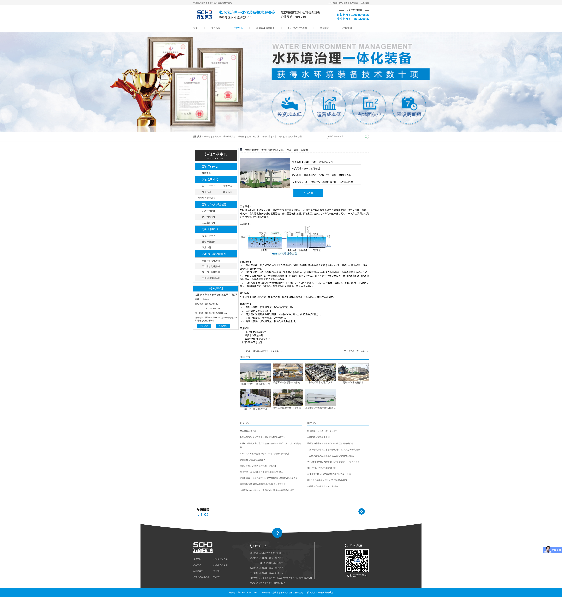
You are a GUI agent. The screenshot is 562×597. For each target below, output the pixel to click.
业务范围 (215, 28)
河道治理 (266, 136)
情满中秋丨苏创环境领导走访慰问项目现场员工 (261, 472)
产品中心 (197, 565)
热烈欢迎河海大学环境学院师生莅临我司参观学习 (262, 437)
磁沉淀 (256, 136)
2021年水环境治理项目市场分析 (321, 468)
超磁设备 (217, 136)
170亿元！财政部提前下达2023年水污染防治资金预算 (264, 453)
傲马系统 (329, 592)
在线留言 (354, 2)
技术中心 (238, 28)
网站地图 (343, 2)
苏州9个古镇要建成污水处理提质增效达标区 (327, 480)
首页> (264, 150)
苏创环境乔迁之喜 (248, 431)
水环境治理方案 (220, 559)
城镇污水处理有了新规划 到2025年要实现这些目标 (330, 443)
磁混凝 (241, 136)
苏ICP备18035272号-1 (248, 592)
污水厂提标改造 (280, 136)
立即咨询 (204, 326)
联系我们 (365, 2)
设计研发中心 (199, 571)
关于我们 (217, 571)
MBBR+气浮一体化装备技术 (293, 150)
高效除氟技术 (363, 351)
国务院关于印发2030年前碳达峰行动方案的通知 (329, 474)
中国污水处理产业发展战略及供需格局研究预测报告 (330, 456)
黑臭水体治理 (295, 136)
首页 (195, 28)
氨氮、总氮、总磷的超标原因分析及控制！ (259, 466)
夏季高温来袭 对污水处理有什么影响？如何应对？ (263, 484)
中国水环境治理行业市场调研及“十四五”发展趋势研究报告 (333, 449)
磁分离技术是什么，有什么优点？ (322, 431)
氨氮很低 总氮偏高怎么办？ (252, 459)
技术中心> (273, 150)
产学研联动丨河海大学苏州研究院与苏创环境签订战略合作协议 (268, 478)
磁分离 (207, 136)
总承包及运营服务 (265, 28)
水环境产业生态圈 (297, 28)
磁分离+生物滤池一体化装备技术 (268, 351)
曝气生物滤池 (229, 136)
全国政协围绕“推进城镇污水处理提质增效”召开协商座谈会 (333, 462)
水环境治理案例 (220, 565)
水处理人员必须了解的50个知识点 (322, 486)
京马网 (321, 592)
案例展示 (324, 28)
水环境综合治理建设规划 (318, 437)
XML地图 (332, 2)
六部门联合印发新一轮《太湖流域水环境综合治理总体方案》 (267, 490)
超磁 (249, 136)
